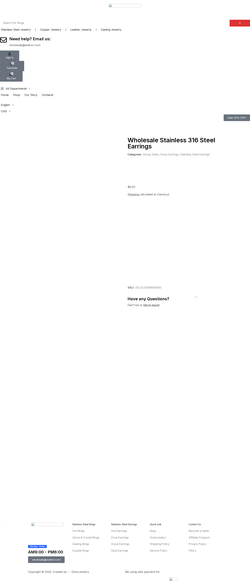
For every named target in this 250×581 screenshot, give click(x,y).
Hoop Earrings (169, 154)
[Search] (240, 23)
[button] (9, 55)
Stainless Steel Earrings (195, 154)
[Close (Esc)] (0, 517)
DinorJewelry (80, 572)
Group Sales (151, 154)
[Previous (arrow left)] (0, 521)
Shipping (134, 194)
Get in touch (151, 305)
